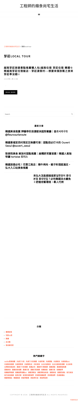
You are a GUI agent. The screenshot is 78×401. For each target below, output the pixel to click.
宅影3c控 (9, 335)
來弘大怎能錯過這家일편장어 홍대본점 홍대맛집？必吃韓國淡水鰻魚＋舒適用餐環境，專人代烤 (52, 179)
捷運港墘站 (32, 372)
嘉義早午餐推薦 (42, 367)
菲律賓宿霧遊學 (40, 375)
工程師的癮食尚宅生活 (39, 6)
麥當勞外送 (34, 378)
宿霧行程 (52, 370)
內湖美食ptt (65, 361)
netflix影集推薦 (9, 361)
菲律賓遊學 (51, 375)
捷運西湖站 (61, 372)
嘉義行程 (26, 370)
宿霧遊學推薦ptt (21, 372)
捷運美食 (53, 372)
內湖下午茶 (21, 361)
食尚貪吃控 (10, 345)
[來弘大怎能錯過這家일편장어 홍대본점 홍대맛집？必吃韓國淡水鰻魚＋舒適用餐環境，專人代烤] (18, 246)
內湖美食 (57, 361)
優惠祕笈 (9, 332)
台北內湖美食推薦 (58, 364)
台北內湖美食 (46, 364)
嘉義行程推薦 (35, 370)
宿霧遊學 (60, 370)
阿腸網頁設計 (74, 400)
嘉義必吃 (32, 367)
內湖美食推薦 (9, 364)
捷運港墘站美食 (42, 372)
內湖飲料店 (28, 364)
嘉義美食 (7, 370)
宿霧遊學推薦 (9, 372)
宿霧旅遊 (44, 370)
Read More (11, 92)
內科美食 (37, 364)
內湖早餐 (41, 361)
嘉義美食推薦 (16, 370)
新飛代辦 (18, 375)
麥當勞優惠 (25, 378)
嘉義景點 (52, 367)
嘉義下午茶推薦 (22, 367)
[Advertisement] (39, 30)
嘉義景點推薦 (61, 367)
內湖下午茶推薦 (31, 361)
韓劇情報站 (8, 378)
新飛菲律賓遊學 (28, 375)
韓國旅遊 (17, 378)
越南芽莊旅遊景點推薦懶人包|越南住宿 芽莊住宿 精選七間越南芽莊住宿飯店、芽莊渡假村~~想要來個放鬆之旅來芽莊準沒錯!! (38, 71)
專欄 (7, 339)
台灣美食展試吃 (9, 367)
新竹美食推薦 (9, 375)
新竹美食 (70, 372)
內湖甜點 (49, 361)
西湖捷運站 (61, 375)
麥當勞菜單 (44, 378)
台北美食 (69, 364)
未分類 (8, 342)
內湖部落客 (19, 364)
